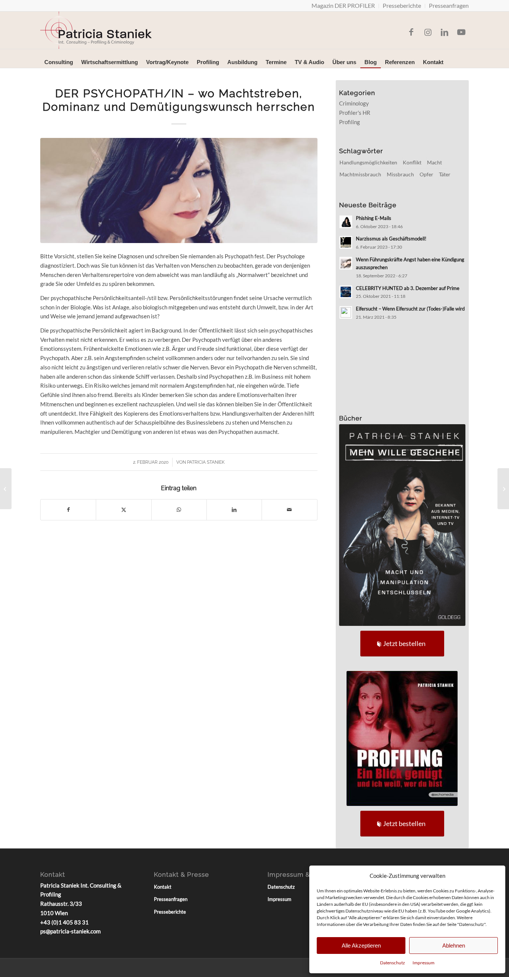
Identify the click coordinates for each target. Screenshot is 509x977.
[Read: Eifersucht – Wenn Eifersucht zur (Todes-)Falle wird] (345, 312)
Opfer (426, 174)
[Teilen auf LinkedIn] (234, 509)
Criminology (354, 103)
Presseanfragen (170, 899)
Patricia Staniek (206, 462)
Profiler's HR (354, 112)
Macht (434, 162)
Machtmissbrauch (360, 174)
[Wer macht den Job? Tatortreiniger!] (6, 488)
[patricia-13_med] (178, 190)
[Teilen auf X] (123, 509)
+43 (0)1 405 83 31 (64, 922)
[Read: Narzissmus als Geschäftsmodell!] (345, 242)
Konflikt (412, 162)
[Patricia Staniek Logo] (96, 30)
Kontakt (162, 887)
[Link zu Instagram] (427, 32)
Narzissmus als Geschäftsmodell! (391, 239)
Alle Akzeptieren (361, 945)
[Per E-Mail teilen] (289, 509)
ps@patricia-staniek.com (70, 931)
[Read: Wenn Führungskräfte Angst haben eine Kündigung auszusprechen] (345, 263)
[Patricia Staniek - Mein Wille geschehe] (402, 525)
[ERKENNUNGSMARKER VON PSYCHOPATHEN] (503, 488)
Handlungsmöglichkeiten (368, 162)
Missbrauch (400, 174)
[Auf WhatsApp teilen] (179, 509)
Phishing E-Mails (373, 218)
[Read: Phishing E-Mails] (345, 222)
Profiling (349, 122)
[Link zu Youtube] (461, 32)
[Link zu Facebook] (411, 32)
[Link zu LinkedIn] (444, 32)
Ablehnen (453, 945)
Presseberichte (170, 912)
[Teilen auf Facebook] (68, 509)
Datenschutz (392, 962)
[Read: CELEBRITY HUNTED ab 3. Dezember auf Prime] (345, 292)
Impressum (423, 962)
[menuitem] (343, 6)
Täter (444, 174)
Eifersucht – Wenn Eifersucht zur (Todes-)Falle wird (410, 309)
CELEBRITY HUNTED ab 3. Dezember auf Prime (407, 288)
